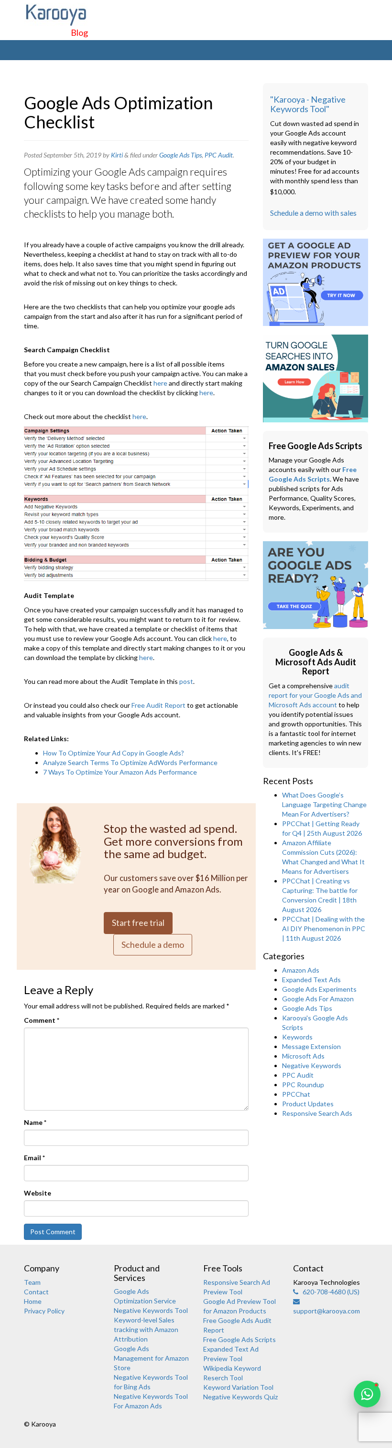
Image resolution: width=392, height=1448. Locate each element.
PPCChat (296, 1094)
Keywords (297, 1037)
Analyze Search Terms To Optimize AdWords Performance (130, 762)
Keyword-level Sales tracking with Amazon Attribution (146, 1329)
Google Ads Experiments (319, 989)
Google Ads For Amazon (318, 999)
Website (37, 1193)
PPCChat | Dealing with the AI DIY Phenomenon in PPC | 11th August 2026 (323, 928)
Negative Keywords (311, 1065)
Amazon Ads (300, 970)
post (186, 681)
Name (35, 1122)
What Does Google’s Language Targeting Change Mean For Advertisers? (324, 804)
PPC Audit (219, 155)
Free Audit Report (158, 705)
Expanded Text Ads (311, 980)
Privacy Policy (44, 1311)
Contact (36, 1292)
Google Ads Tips (180, 155)
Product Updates (308, 1104)
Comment (41, 1020)
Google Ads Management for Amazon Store (151, 1358)
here (160, 383)
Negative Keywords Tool (151, 1310)
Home (33, 1301)
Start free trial (138, 922)
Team (32, 1282)
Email (34, 1158)
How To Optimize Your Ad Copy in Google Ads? (113, 753)
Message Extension (311, 1046)
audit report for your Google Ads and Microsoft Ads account (315, 695)
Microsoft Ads (303, 1056)
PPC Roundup (303, 1085)
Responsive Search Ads (317, 1113)
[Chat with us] (367, 1394)
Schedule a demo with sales (313, 213)
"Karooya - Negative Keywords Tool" (308, 104)
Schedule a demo (152, 944)
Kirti (117, 155)
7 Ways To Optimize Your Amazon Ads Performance (120, 772)
